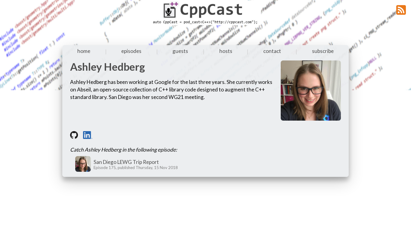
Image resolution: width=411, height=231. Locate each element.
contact (272, 51)
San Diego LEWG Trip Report (126, 162)
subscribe (323, 51)
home (83, 51)
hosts (225, 51)
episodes (131, 51)
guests (180, 51)
